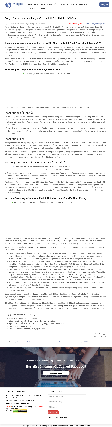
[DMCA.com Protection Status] (20, 411)
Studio (74, 4)
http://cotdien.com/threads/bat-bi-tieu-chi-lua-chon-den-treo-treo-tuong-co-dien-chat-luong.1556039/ (52, 342)
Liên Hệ (41, 9)
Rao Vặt (64, 4)
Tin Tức (32, 9)
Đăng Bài (104, 4)
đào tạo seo (40, 406)
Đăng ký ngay (56, 373)
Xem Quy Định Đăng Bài (95, 23)
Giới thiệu (33, 4)
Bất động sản (46, 4)
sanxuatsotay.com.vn (14, 417)
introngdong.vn (12, 414)
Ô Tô (56, 4)
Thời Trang (84, 4)
